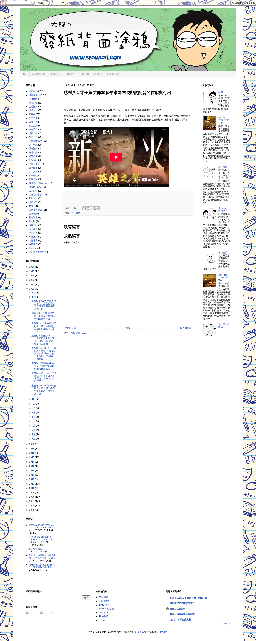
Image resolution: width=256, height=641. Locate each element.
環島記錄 (33, 148)
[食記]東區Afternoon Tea (223, 278)
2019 (32, 448)
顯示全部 (226, 624)
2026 (32, 267)
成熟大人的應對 (36, 252)
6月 (34, 416)
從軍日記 (33, 225)
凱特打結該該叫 (178, 608)
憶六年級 (33, 145)
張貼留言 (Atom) (79, 333)
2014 (32, 470)
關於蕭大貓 (113, 74)
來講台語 (33, 152)
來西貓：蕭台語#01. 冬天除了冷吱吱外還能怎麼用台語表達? (43, 366)
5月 (34, 421)
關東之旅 (33, 137)
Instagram (104, 601)
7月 (34, 412)
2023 (32, 280)
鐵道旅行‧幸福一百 (38, 183)
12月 (34, 292)
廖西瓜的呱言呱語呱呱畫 (182, 614)
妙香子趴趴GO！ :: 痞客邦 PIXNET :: (188, 598)
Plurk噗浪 (104, 616)
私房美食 (33, 118)
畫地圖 (32, 221)
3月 (34, 430)
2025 (32, 271)
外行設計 (33, 160)
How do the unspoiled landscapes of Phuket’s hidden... (40, 540)
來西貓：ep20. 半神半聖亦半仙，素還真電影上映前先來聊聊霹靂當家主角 (43, 304)
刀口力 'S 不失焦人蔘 (180, 619)
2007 (32, 501)
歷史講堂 (33, 217)
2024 (32, 275)
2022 (32, 284)
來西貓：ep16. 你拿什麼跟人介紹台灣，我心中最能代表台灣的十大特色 (43, 389)
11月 (34, 297)
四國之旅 (33, 236)
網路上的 (33, 133)
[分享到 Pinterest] (98, 208)
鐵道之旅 (54, 74)
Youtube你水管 (106, 608)
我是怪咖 (222, 167)
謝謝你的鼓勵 (35, 549)
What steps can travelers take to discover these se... (41, 528)
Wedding (33, 248)
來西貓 (32, 114)
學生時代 (33, 175)
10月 (34, 399)
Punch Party (35, 187)
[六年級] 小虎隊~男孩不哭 (223, 120)
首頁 (25, 74)
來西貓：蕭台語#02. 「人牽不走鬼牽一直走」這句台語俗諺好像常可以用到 (43, 339)
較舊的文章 (185, 328)
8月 (34, 408)
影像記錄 (33, 103)
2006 (32, 505)
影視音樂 (33, 179)
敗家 (31, 206)
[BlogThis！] (88, 208)
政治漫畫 (33, 167)
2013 (32, 475)
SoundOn (104, 612)
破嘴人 (221, 92)
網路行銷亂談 (35, 194)
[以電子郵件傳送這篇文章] (84, 208)
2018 (32, 453)
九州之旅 (33, 198)
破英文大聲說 (35, 209)
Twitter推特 (104, 605)
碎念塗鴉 (33, 91)
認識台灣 (33, 213)
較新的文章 (70, 328)
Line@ (102, 620)
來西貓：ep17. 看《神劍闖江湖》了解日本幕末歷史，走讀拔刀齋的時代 (43, 377)
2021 (32, 288)
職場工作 (33, 122)
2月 (34, 434)
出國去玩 (33, 202)
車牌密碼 (222, 252)
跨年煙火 (33, 229)
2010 (32, 488)
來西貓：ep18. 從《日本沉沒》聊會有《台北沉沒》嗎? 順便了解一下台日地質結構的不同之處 (43, 353)
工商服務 (33, 191)
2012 (32, 479)
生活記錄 (33, 106)
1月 (34, 438)
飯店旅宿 (33, 156)
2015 (32, 466)
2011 (32, 483)
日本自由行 (70, 74)
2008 (32, 497)
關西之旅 (33, 125)
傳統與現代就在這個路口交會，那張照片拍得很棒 (42, 566)
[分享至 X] (91, 208)
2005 (32, 510)
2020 (32, 444)
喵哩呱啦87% (35, 141)
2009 (32, 492)
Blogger (163, 632)
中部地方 (33, 244)
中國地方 (33, 240)
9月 (34, 403)
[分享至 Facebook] (95, 208)
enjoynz (142, 632)
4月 (34, 425)
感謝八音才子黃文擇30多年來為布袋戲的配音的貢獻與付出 (43, 316)
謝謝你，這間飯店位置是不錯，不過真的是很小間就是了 (42, 558)
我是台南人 (34, 164)
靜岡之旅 (33, 233)
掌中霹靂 (76, 212)
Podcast (84, 74)
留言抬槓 (98, 74)
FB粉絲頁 (103, 597)
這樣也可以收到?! (224, 209)
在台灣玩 (33, 129)
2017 (32, 457)
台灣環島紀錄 (39, 74)
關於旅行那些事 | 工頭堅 (182, 603)
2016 (32, 461)
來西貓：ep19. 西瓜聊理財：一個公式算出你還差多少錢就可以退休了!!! (43, 327)
